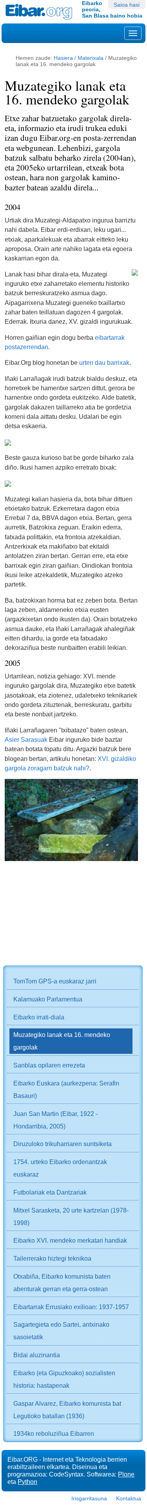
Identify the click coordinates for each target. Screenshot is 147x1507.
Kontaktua (128, 1498)
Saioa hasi (127, 5)
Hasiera (63, 58)
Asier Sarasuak (26, 739)
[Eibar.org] (40, 11)
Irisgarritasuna (89, 1498)
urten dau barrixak (104, 362)
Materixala (90, 58)
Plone (126, 1474)
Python (27, 1481)
